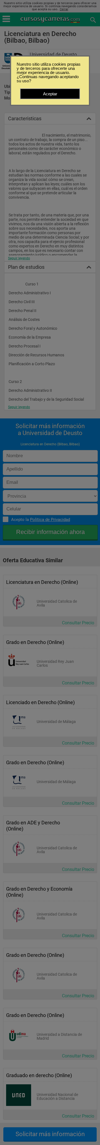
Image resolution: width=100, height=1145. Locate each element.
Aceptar (50, 93)
